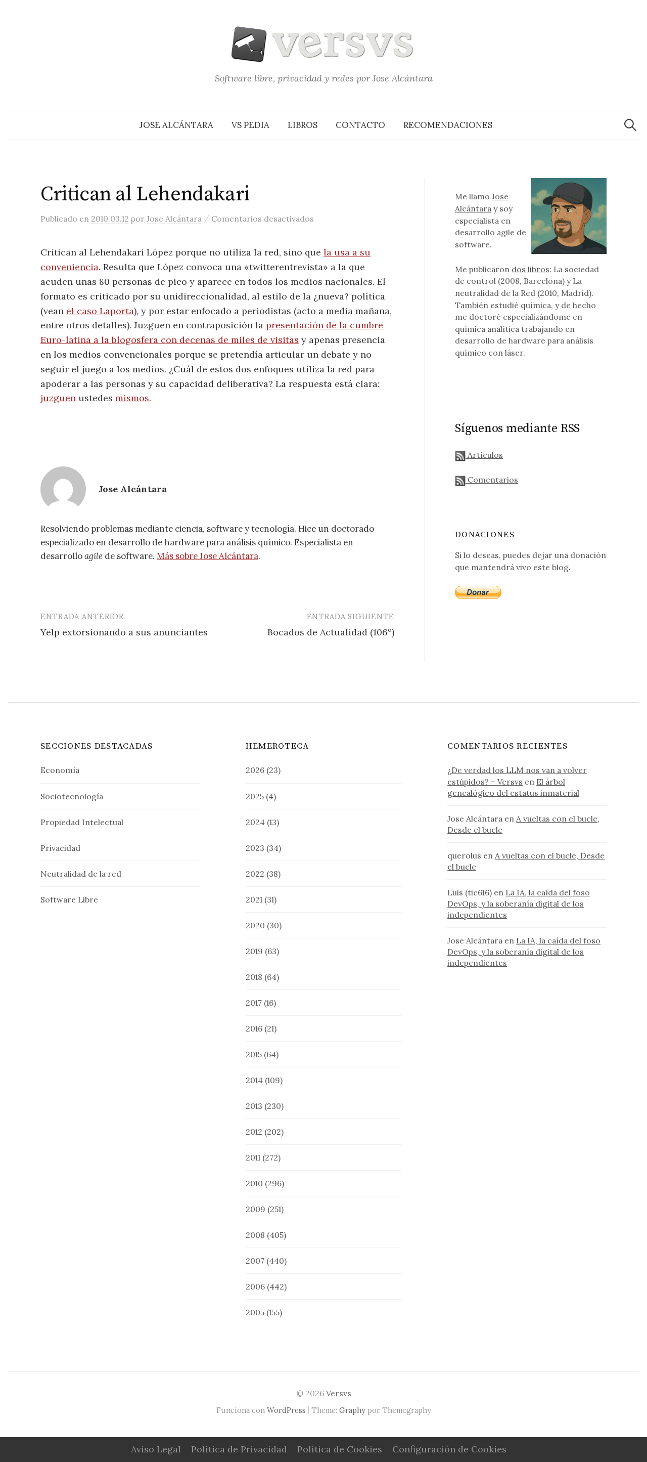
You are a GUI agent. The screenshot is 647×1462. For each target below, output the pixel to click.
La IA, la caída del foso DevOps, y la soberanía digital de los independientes (518, 903)
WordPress (286, 1410)
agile (506, 232)
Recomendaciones (447, 125)
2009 (255, 1209)
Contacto (360, 125)
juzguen (58, 398)
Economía (59, 770)
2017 (254, 1003)
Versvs (338, 1393)
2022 (255, 874)
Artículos (484, 455)
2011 (253, 1157)
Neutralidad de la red (80, 874)
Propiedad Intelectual (81, 822)
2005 (255, 1312)
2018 (254, 977)
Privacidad (60, 848)
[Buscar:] (630, 125)
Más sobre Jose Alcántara (207, 556)
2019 (254, 951)
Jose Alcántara (176, 125)
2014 (254, 1080)
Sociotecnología (71, 796)
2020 (255, 925)
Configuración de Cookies (449, 1449)
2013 (254, 1106)
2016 (254, 1028)
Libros (302, 125)
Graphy (352, 1410)
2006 (255, 1286)
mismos (132, 398)
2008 (255, 1235)
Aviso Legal (156, 1449)
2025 (255, 796)
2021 (254, 899)
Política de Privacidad (239, 1449)
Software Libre (69, 899)
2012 (254, 1132)
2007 (255, 1261)
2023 (255, 848)
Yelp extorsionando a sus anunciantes (124, 632)
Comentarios (492, 480)
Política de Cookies (339, 1449)
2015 (254, 1054)
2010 (254, 1183)
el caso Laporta (100, 311)
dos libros (530, 269)
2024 (255, 822)
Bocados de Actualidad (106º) (330, 632)
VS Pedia (250, 125)
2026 (255, 770)
